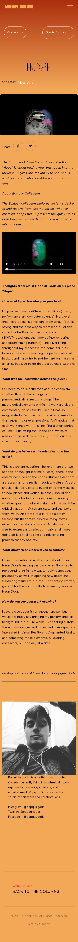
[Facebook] (18, 146)
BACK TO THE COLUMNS (36, 889)
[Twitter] (31, 146)
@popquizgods (33, 807)
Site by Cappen (39, 924)
